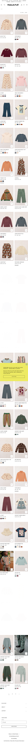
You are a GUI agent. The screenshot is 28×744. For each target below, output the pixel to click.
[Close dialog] (26, 364)
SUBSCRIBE (14, 376)
